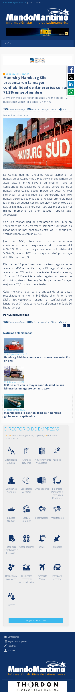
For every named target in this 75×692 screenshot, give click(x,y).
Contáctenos (13, 636)
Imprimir (66, 109)
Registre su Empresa (36, 620)
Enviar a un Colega (16, 109)
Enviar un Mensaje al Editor (43, 109)
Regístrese (12, 645)
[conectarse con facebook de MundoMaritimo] (71, 69)
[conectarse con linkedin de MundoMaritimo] (71, 84)
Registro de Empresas (17, 641)
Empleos (11, 650)
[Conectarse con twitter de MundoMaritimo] (71, 77)
